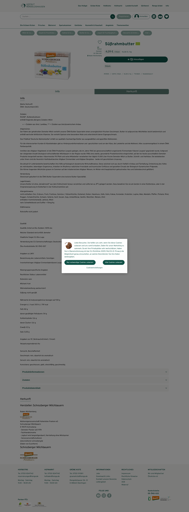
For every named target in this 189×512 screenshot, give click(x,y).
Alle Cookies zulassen (113, 262)
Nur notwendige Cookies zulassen (80, 262)
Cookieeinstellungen (94, 268)
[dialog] (94, 256)
